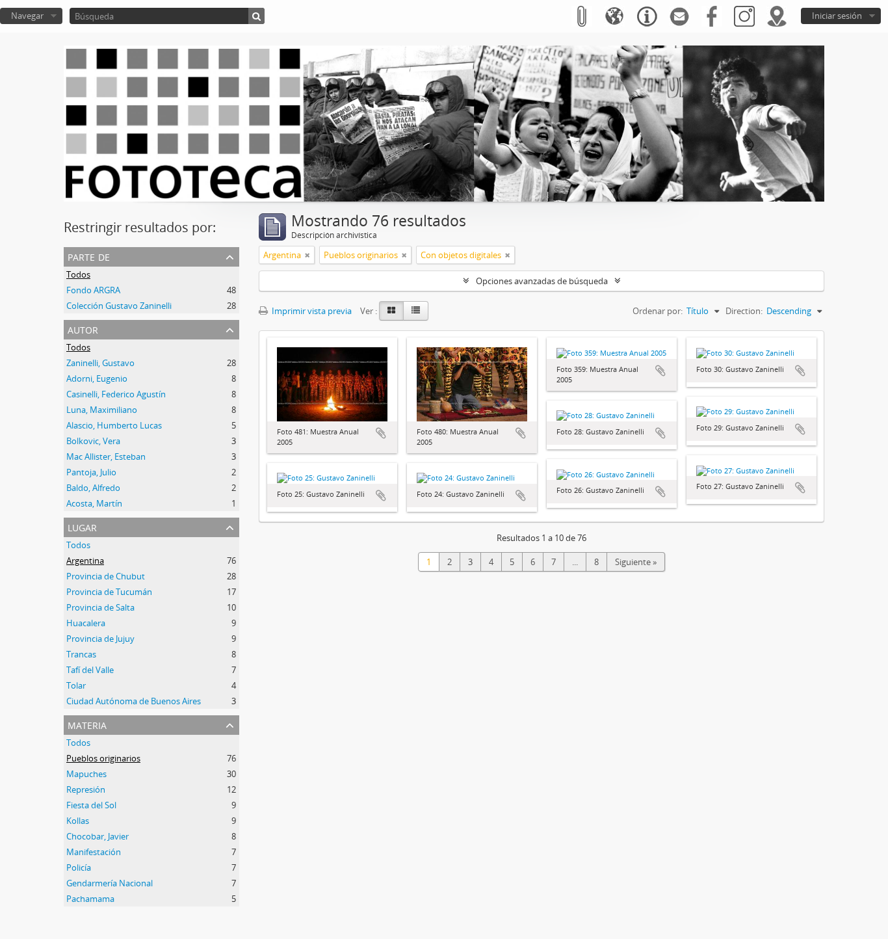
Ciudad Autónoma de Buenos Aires (133, 701)
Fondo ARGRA (93, 290)
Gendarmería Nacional (109, 883)
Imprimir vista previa (311, 311)
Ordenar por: (658, 311)
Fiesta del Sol (91, 805)
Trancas (81, 654)
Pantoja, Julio (91, 472)
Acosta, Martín (94, 503)
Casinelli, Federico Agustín (116, 394)
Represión (85, 789)
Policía (78, 867)
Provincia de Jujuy (100, 638)
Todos (78, 274)
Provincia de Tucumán (109, 592)
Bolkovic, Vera (93, 441)
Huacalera (85, 623)
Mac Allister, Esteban (106, 456)
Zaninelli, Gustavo (100, 363)
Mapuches (86, 774)
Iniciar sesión (837, 15)
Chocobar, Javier (97, 836)
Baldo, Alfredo (93, 488)
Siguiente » (636, 562)
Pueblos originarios (103, 758)
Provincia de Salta (100, 607)
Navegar (27, 15)
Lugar (82, 526)
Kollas (77, 821)
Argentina (85, 560)
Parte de (89, 256)
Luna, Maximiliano (101, 410)
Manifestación (93, 852)
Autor (83, 328)
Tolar (76, 685)
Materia (87, 724)
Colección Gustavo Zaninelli (119, 305)
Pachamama (90, 899)
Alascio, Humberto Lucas (114, 425)
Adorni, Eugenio (96, 378)
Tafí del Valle (90, 670)
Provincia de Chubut (105, 576)
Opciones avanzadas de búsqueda (542, 281)
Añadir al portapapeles (380, 433)
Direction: (744, 311)
